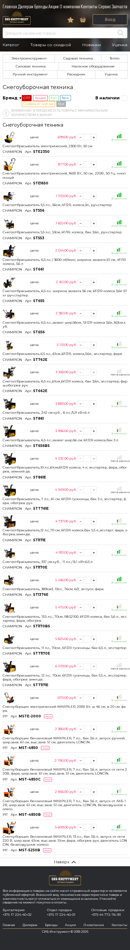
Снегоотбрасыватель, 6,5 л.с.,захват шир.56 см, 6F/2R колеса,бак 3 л (60, 440)
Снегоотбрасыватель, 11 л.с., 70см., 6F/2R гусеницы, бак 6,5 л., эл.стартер (64, 648)
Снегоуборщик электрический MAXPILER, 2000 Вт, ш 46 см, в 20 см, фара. (64, 708)
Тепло (114, 58)
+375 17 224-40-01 (61, 914)
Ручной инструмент (30, 74)
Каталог (11, 45)
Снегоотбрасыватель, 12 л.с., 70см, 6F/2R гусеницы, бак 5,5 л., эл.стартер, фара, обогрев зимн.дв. (65, 677)
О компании (70, 6)
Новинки (91, 45)
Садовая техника (78, 58)
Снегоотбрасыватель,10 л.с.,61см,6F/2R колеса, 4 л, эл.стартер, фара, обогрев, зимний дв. (65, 469)
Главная (10, 6)
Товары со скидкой (50, 45)
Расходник (76, 74)
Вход (110, 19)
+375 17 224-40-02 (17, 914)
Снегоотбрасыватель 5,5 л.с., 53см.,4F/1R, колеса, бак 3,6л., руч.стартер (62, 232)
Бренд (10, 97)
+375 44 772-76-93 (106, 914)
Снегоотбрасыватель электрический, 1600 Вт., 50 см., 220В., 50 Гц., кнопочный (64, 175)
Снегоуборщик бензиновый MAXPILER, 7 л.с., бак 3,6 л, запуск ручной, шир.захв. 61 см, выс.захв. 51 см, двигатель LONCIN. (64, 740)
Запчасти (119, 6)
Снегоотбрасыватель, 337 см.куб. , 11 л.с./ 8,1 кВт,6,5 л (48, 562)
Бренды (41, 6)
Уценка (119, 45)
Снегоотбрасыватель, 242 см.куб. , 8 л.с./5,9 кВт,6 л (46, 412)
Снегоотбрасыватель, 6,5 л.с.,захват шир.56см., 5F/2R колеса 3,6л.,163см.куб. (64, 324)
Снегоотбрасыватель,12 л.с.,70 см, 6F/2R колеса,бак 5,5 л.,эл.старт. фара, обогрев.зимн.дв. (65, 532)
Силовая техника (31, 66)
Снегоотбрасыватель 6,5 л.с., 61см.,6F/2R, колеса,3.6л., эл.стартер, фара (62, 354)
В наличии (107, 97)
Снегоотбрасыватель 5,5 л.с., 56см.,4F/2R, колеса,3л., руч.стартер (57, 205)
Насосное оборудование (93, 66)
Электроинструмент (29, 58)
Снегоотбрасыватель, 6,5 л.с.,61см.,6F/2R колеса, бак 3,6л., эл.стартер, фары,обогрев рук (65, 383)
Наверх (61, 861)
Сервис (104, 6)
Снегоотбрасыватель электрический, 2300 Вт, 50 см (47, 146)
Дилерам (25, 6)
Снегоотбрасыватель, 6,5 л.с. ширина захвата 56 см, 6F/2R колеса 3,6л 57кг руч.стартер (65, 293)
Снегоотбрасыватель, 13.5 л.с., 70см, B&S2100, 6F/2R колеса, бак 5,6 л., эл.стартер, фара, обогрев (65, 618)
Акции (53, 6)
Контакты (89, 6)
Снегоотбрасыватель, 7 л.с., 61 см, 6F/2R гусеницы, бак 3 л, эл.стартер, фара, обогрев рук (64, 501)
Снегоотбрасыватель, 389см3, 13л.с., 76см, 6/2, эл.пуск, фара (53, 589)
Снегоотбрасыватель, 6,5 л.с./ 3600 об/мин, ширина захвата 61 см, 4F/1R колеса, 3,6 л (64, 262)
